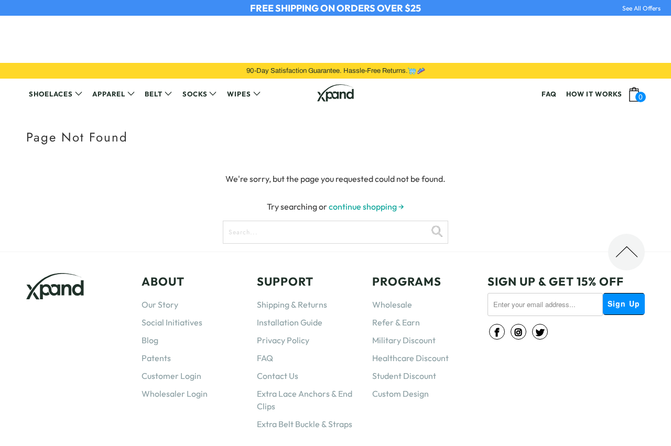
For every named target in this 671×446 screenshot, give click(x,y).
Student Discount (404, 376)
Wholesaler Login (175, 393)
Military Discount (404, 340)
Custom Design (400, 393)
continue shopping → (366, 206)
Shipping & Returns (292, 304)
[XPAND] (335, 94)
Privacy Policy (283, 340)
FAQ (265, 358)
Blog (150, 340)
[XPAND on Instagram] (518, 332)
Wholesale (392, 304)
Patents (156, 358)
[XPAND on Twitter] (540, 332)
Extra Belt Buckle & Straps (304, 424)
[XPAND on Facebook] (497, 332)
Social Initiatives (172, 322)
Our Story (160, 304)
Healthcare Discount (410, 358)
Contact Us (277, 376)
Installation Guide (289, 322)
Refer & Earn (396, 322)
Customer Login (171, 376)
